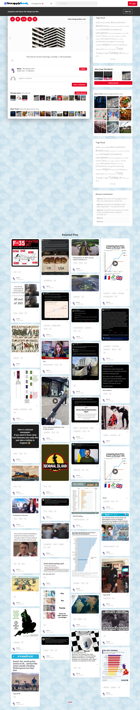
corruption (102, 33)
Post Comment (79, 85)
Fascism (111, 33)
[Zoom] (29, 19)
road (30, 409)
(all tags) (112, 59)
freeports (107, 349)
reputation (77, 431)
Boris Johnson (118, 22)
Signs (97, 49)
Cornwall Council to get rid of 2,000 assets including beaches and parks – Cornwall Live (112, 212)
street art (113, 435)
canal (75, 263)
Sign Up (128, 11)
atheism (106, 687)
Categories (36, 3)
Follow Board (81, 93)
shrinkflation (48, 280)
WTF (97, 56)
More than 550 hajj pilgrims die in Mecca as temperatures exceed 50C (112, 200)
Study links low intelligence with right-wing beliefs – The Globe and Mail (111, 205)
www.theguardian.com (76, 19)
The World (25, 93)
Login (133, 4)
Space (102, 49)
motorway (23, 409)
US (123, 53)
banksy (106, 435)
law (122, 36)
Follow (83, 69)
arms (15, 313)
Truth (105, 53)
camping (16, 642)
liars (124, 36)
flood (81, 263)
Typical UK (107, 598)
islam (55, 544)
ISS (75, 619)
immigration (118, 33)
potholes (77, 297)
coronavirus (116, 29)
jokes (92, 428)
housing (121, 293)
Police (113, 39)
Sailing (122, 45)
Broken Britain (78, 328)
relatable (98, 45)
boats (108, 22)
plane (107, 38)
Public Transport (79, 519)
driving (16, 409)
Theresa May (112, 49)
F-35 (15, 272)
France (114, 293)
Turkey (113, 53)
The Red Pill (19, 279)
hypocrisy (77, 470)
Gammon (47, 432)
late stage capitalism (114, 36)
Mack (18, 277)
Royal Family (115, 45)
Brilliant (106, 26)
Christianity (120, 26)
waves (127, 53)
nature (98, 39)
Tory (119, 48)
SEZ (119, 349)
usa (87, 470)
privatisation (101, 41)
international (84, 428)
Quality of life (56, 326)
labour (104, 36)
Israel (123, 33)
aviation (102, 23)
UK (12, 60)
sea (126, 45)
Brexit (99, 26)
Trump (99, 53)
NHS (102, 39)
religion (106, 44)
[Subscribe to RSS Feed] (51, 3)
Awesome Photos (81, 626)
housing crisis (108, 296)
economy (107, 293)
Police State (119, 39)
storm (106, 49)
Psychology (120, 41)
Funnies (48, 585)
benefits (76, 583)
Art (17, 365)
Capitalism (113, 26)
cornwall (104, 29)
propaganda (111, 41)
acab (98, 22)
